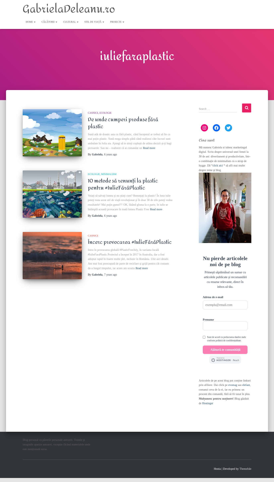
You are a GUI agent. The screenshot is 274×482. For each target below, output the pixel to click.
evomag (232, 385)
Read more (149, 148)
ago (110, 154)
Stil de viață (93, 22)
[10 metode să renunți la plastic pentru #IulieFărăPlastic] (52, 194)
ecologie (105, 113)
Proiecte (116, 22)
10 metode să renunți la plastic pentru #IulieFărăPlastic (123, 184)
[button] (34, 22)
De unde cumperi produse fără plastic (123, 123)
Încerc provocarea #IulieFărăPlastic (130, 242)
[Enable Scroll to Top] (266, 474)
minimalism (109, 174)
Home (29, 22)
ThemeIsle (245, 468)
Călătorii (48, 22)
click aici (218, 165)
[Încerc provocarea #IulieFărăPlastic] (52, 255)
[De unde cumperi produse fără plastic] (52, 132)
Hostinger (207, 403)
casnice (93, 113)
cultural (69, 22)
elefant (246, 385)
